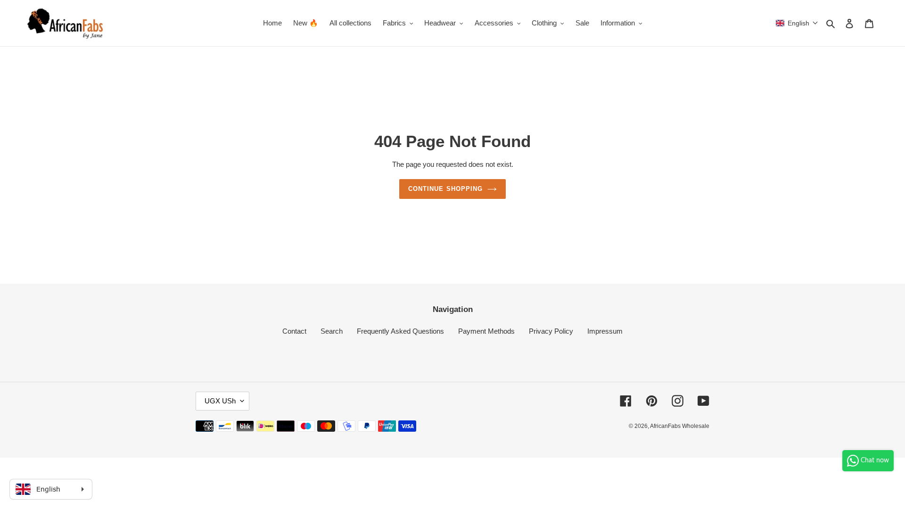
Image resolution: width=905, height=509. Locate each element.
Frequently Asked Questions (400, 331)
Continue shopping (445, 188)
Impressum (605, 331)
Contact (294, 331)
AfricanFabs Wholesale (679, 426)
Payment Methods (486, 331)
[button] (797, 23)
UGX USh (220, 401)
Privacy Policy (551, 331)
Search (332, 331)
